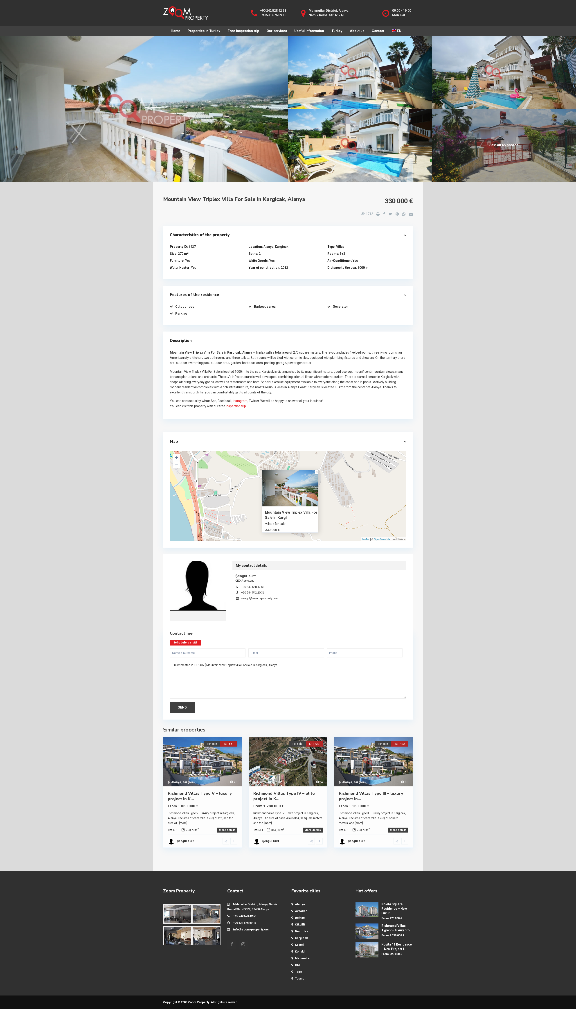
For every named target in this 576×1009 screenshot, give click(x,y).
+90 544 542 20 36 (252, 592)
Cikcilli (300, 924)
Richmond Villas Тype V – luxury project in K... (200, 796)
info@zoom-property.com (251, 929)
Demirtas (301, 931)
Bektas (300, 917)
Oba (298, 965)
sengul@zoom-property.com (260, 598)
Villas (340, 246)
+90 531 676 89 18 (273, 15)
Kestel (299, 944)
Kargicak (281, 246)
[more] (183, 823)
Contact (378, 31)
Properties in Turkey (204, 31)
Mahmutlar (303, 958)
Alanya (268, 246)
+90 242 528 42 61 (273, 10)
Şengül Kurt (198, 586)
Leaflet (365, 539)
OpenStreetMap (382, 539)
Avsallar (301, 911)
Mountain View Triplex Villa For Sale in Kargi (291, 515)
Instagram (240, 401)
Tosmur (300, 978)
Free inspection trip (243, 31)
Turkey (336, 31)
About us (357, 31)
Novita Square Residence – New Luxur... (394, 908)
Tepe (298, 971)
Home (175, 31)
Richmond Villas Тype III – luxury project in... (371, 796)
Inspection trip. (236, 406)
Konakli (300, 951)
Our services (277, 31)
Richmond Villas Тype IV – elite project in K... (284, 796)
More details (227, 830)
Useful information (309, 31)
